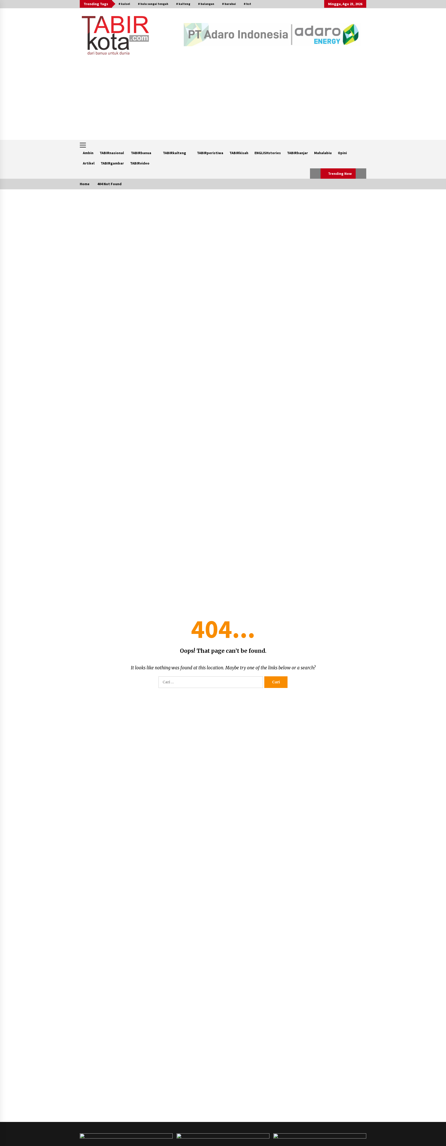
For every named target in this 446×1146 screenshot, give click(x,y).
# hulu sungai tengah (153, 4)
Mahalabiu (323, 153)
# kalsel (124, 4)
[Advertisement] (223, 101)
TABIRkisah (238, 153)
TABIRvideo (139, 163)
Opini (342, 153)
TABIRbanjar (297, 153)
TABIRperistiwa (210, 153)
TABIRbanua (141, 153)
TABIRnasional (112, 153)
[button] (315, 173)
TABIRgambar (112, 163)
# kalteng (183, 4)
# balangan (206, 4)
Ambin (88, 153)
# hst (247, 4)
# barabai (229, 4)
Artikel (88, 163)
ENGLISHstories (267, 153)
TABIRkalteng (174, 153)
